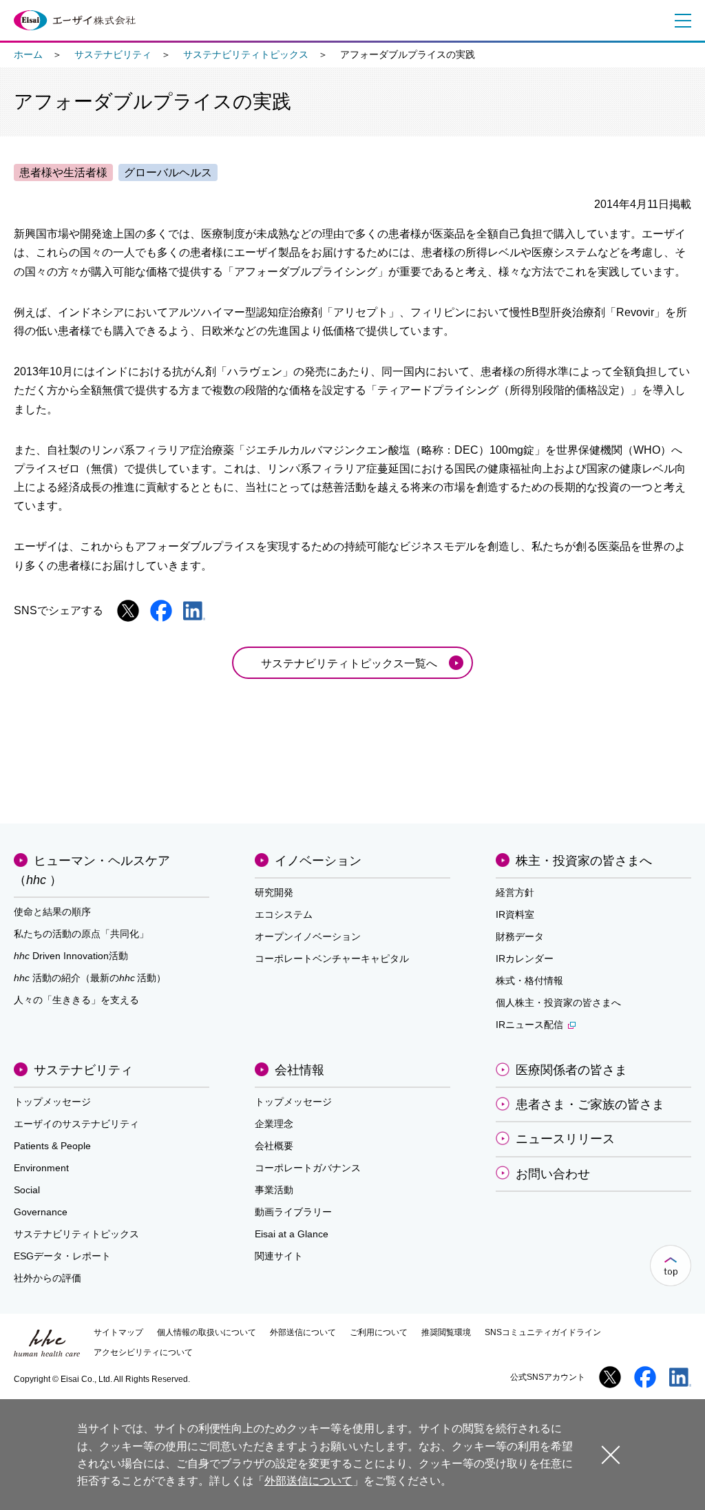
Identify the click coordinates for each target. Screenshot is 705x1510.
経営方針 (515, 892)
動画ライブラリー (293, 1211)
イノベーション (318, 861)
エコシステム (284, 914)
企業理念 (274, 1123)
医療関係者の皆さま (571, 1070)
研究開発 (274, 892)
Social (27, 1189)
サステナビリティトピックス (245, 54)
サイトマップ (118, 1332)
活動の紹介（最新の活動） (90, 977)
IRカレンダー (525, 958)
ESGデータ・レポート (62, 1255)
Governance (40, 1211)
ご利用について (379, 1332)
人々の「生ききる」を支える (76, 999)
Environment (41, 1167)
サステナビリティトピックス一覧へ (349, 663)
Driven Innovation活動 (71, 955)
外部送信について (303, 1332)
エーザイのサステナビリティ (76, 1123)
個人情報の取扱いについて (206, 1332)
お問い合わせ (553, 1174)
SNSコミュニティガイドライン (543, 1332)
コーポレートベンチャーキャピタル (332, 958)
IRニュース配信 (529, 1024)
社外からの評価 (47, 1277)
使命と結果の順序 (52, 911)
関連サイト (279, 1255)
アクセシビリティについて (143, 1352)
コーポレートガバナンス (308, 1167)
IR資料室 (515, 914)
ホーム (28, 54)
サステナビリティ (112, 54)
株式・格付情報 (529, 980)
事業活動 (274, 1189)
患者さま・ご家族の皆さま (590, 1104)
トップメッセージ (52, 1101)
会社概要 (274, 1145)
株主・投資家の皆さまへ (584, 861)
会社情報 (299, 1070)
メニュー (680, 21)
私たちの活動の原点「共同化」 (81, 933)
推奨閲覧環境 (446, 1332)
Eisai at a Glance (291, 1233)
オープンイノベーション (308, 936)
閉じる (610, 1454)
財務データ (520, 936)
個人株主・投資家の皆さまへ (558, 1002)
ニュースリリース (565, 1139)
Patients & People (52, 1145)
